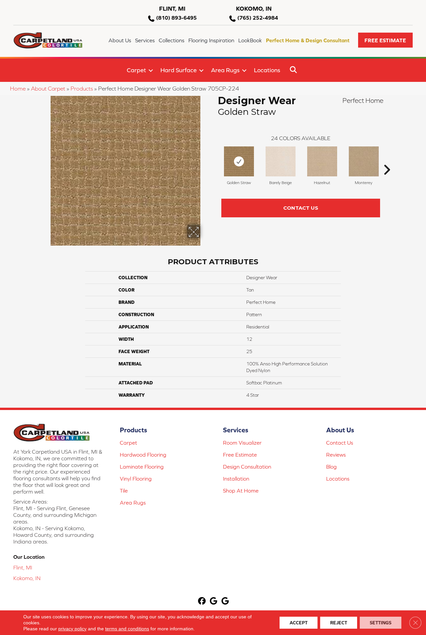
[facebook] (202, 601)
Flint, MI (22, 567)
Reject (338, 622)
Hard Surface (178, 70)
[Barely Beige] (280, 161)
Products (82, 88)
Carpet (136, 70)
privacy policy (72, 628)
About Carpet (48, 88)
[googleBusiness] (214, 601)
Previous (215, 159)
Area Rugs (225, 70)
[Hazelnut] (322, 161)
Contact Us (300, 208)
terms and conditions (127, 628)
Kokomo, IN (27, 578)
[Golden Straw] (239, 161)
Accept (299, 622)
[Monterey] (363, 161)
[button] (385, 40)
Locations (267, 70)
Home (18, 88)
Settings (380, 622)
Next (387, 159)
